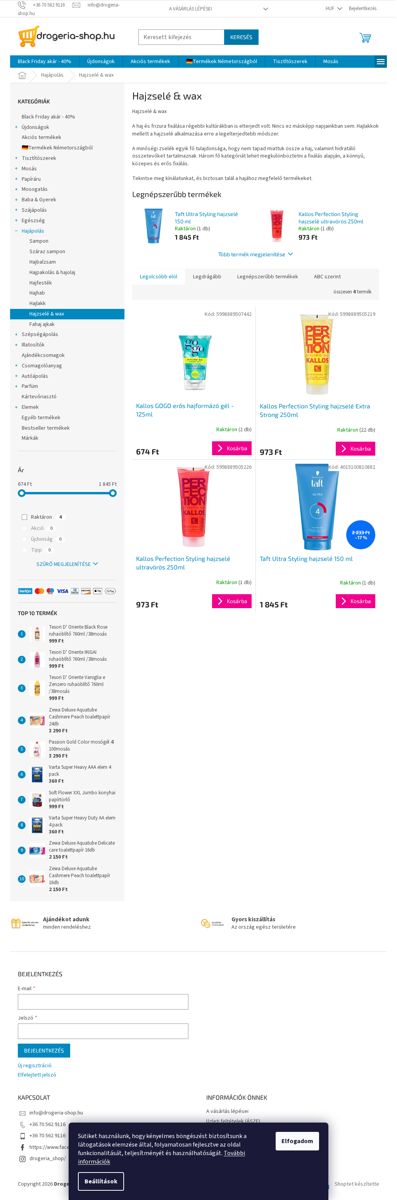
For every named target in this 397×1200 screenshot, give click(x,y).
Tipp (41, 550)
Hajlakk (37, 303)
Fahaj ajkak (42, 324)
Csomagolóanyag (42, 366)
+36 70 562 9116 (47, 1124)
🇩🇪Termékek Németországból (57, 148)
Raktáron (46, 517)
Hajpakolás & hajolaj (52, 272)
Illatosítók (33, 345)
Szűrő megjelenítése (63, 564)
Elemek (30, 407)
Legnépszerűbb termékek (267, 277)
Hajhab (37, 293)
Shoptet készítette (357, 1184)
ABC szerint (327, 277)
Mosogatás (35, 189)
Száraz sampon (47, 251)
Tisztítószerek (39, 158)
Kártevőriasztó (39, 397)
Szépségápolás (40, 334)
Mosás (29, 169)
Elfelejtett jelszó (37, 1075)
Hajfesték (40, 283)
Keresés (241, 37)
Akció (42, 528)
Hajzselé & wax (46, 314)
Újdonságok (35, 127)
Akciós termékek (41, 137)
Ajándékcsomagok (43, 355)
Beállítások (101, 1181)
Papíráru (31, 179)
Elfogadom (297, 1141)
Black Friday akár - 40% (48, 117)
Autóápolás (35, 376)
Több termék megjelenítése (251, 254)
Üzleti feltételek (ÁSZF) (233, 1121)
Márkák (30, 438)
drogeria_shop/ (47, 1158)
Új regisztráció (35, 1066)
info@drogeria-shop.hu (56, 1113)
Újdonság (46, 539)
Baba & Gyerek (39, 200)
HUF (330, 8)
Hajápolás (33, 231)
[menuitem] (44, 61)
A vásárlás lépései (190, 8)
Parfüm (30, 386)
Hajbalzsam (42, 262)
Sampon (38, 241)
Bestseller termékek (46, 428)
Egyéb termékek (41, 418)
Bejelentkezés (44, 1050)
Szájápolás (34, 210)
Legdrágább (207, 277)
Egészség (33, 221)
